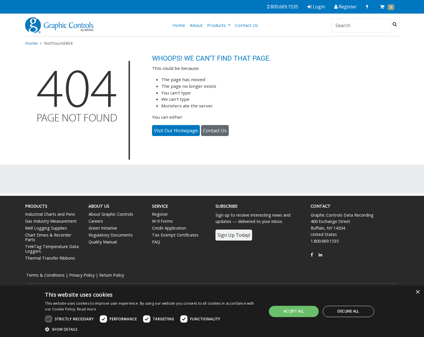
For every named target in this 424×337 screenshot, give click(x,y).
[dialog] (212, 311)
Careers (96, 221)
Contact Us (246, 25)
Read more (86, 309)
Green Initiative (103, 228)
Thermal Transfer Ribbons (50, 258)
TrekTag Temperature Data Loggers (52, 249)
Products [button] (217, 25)
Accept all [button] (294, 311)
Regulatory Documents (111, 235)
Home (179, 25)
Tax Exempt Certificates (175, 235)
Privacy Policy (82, 275)
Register (160, 214)
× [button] (417, 292)
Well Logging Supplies (46, 228)
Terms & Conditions (45, 275)
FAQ (156, 242)
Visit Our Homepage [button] (176, 130)
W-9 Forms (162, 221)
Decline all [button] (348, 311)
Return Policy (111, 275)
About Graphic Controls (111, 214)
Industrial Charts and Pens (50, 214)
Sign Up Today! (233, 235)
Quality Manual (103, 242)
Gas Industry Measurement (51, 221)
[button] (152, 329)
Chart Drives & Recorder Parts (48, 237)
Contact (321, 206)
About (196, 25)
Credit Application (169, 228)
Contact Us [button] (215, 130)
